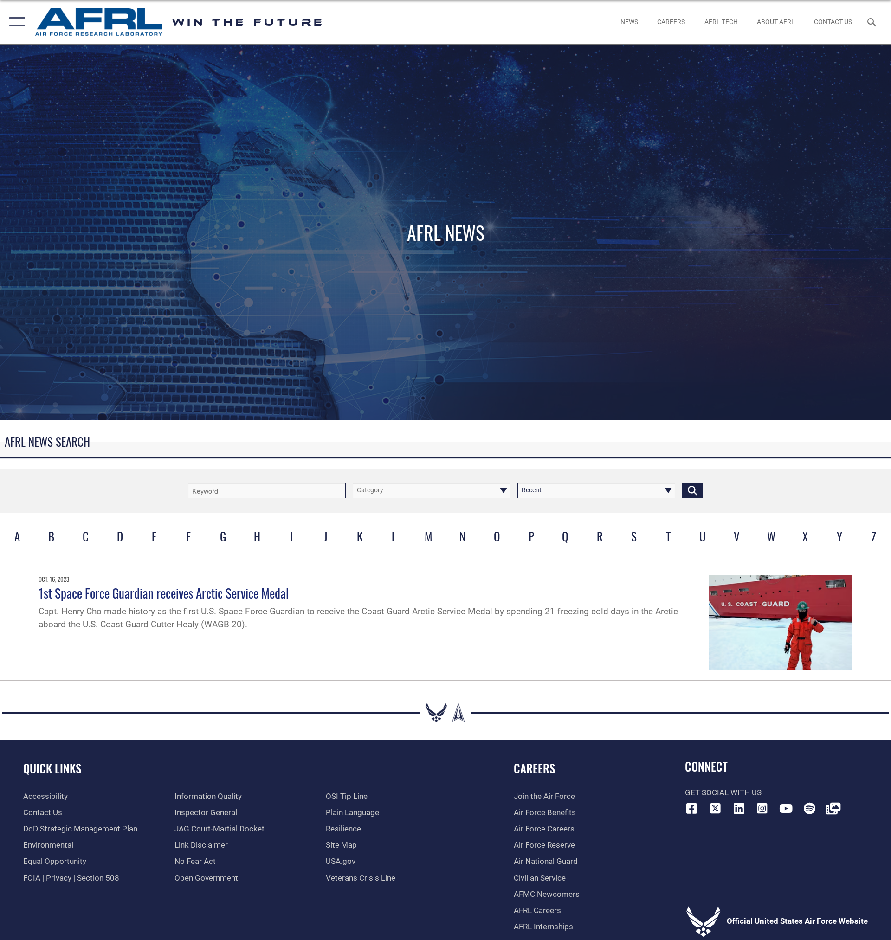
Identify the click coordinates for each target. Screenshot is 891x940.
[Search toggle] (872, 22)
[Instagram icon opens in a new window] (762, 808)
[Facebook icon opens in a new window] (692, 808)
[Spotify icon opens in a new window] (809, 808)
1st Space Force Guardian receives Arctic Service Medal (164, 593)
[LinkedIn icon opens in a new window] (739, 808)
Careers (534, 768)
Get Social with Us (723, 792)
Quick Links (52, 768)
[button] (15, 22)
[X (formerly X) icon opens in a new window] (715, 808)
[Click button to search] (692, 490)
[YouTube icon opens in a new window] (786, 808)
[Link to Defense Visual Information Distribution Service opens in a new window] (833, 808)
